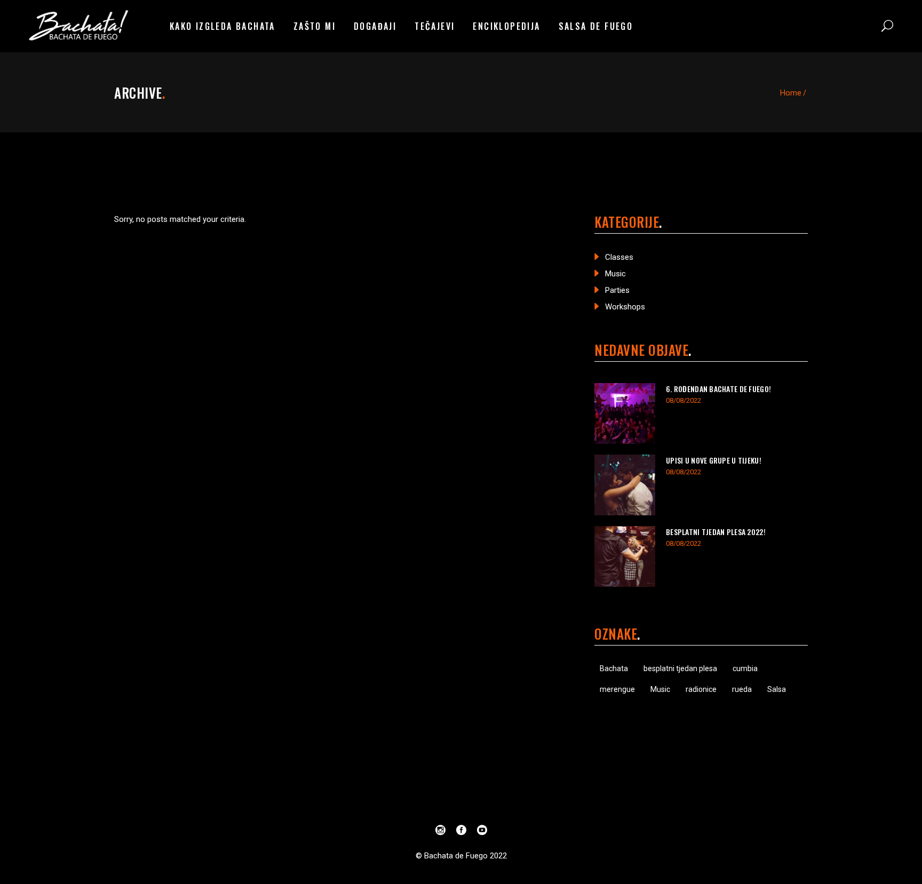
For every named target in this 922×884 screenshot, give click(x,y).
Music (615, 273)
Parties (617, 290)
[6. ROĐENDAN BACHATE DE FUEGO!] (624, 413)
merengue (617, 689)
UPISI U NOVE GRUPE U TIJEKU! (713, 460)
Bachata (614, 668)
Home (790, 93)
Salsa (776, 689)
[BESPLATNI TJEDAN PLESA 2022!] (624, 556)
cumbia (745, 668)
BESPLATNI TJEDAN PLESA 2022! (716, 531)
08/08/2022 (683, 400)
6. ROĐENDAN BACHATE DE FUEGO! (718, 388)
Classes (619, 257)
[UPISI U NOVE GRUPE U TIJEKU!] (624, 485)
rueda (742, 689)
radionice (701, 689)
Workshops (625, 307)
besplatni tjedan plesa (680, 668)
